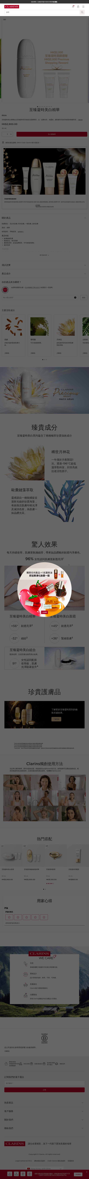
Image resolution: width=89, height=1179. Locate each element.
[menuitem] (73, 6)
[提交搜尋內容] (82, 12)
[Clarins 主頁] (11, 7)
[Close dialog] (69, 565)
